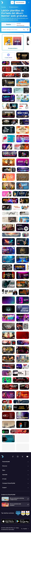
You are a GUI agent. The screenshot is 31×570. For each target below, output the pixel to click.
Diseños (8, 24)
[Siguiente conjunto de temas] (29, 42)
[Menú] (28, 2)
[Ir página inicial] (2, 2)
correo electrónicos (20, 24)
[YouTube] (27, 456)
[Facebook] (12, 456)
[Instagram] (17, 456)
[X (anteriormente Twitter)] (22, 456)
